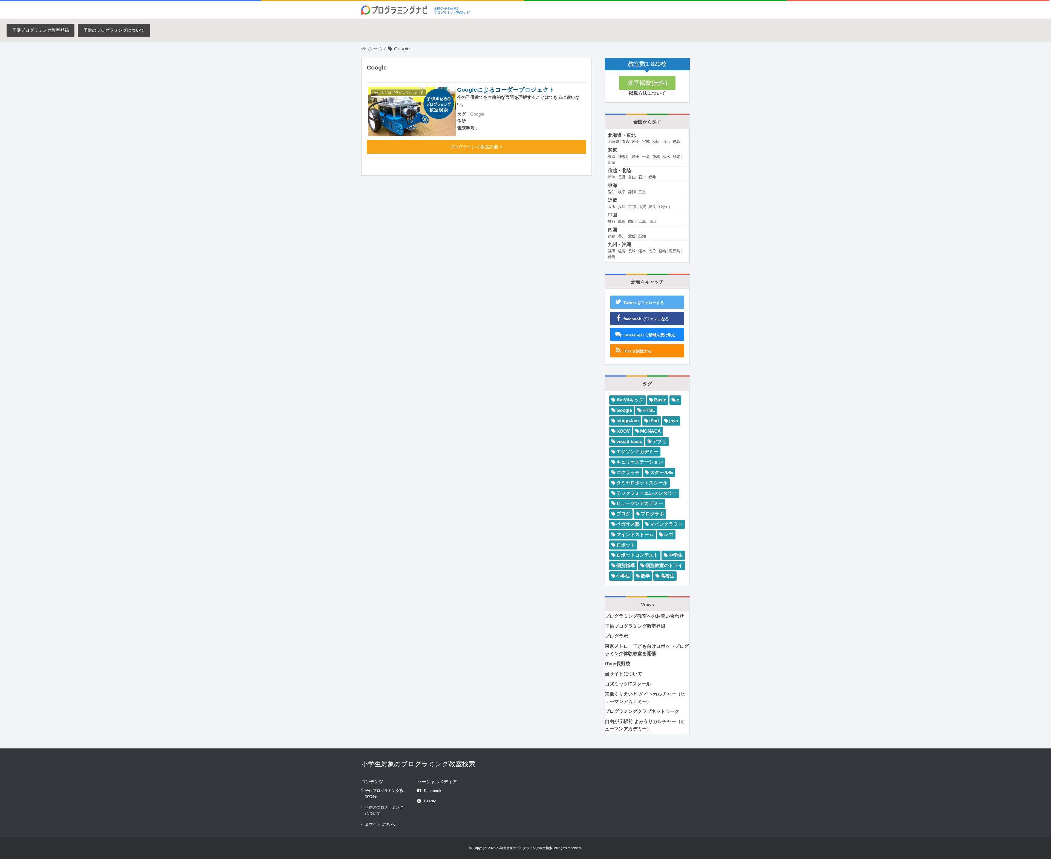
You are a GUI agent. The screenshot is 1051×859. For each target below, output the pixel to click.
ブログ (623, 513)
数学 (645, 576)
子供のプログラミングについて (114, 30)
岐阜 (622, 192)
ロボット (625, 545)
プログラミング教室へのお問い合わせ (644, 616)
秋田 (656, 141)
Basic (660, 400)
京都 (632, 206)
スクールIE (661, 472)
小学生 (623, 576)
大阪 (612, 206)
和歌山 (664, 206)
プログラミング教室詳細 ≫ (476, 146)
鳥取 (612, 221)
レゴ (668, 534)
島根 (622, 221)
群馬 (676, 156)
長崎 (632, 251)
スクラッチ (628, 472)
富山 (632, 177)
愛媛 (632, 236)
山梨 (612, 162)
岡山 (632, 221)
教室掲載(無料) (647, 82)
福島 (676, 141)
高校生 (667, 576)
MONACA (650, 431)
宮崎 (662, 251)
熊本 (642, 251)
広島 (642, 221)
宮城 (646, 141)
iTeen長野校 (617, 663)
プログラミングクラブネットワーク (642, 711)
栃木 (666, 156)
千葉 (646, 156)
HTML (648, 410)
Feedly (430, 801)
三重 (642, 192)
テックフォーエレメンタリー (646, 493)
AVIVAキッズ (630, 400)
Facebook (432, 790)
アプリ (659, 441)
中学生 (676, 555)
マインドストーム (635, 534)
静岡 (632, 192)
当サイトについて (623, 673)
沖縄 (612, 256)
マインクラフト (666, 524)
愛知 (612, 192)
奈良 (652, 206)
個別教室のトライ (664, 565)
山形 (666, 141)
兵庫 (622, 206)
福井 (652, 177)
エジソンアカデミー (637, 451)
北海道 (613, 141)
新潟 (612, 177)
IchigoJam (627, 420)
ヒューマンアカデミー (639, 503)
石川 (642, 177)
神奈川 (624, 156)
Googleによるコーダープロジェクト (506, 89)
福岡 (612, 251)
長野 (622, 177)
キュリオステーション (639, 462)
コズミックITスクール (628, 684)
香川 (622, 236)
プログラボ (652, 513)
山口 (652, 221)
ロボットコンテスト (637, 555)
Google (477, 114)
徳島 (612, 236)
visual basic (629, 441)
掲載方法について (647, 93)
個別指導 (625, 565)
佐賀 (622, 251)
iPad (654, 420)
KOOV (623, 431)
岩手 (636, 141)
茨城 (656, 156)
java (673, 420)
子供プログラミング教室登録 (40, 30)
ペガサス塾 (628, 524)
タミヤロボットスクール (642, 482)
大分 (652, 251)
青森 (626, 141)
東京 (612, 156)
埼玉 (636, 156)
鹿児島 (674, 251)
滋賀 (642, 206)
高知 (642, 236)
